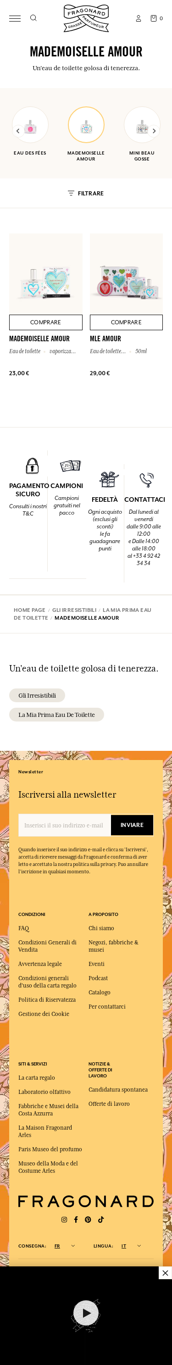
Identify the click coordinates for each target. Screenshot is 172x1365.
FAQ (23, 928)
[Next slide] (153, 131)
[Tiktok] (101, 1219)
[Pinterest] (88, 1219)
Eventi (97, 964)
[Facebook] (76, 1219)
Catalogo (100, 992)
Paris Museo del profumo (50, 1149)
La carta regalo (36, 1078)
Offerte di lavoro (109, 1104)
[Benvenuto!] (86, 17)
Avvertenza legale (40, 964)
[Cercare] (33, 18)
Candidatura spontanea (118, 1090)
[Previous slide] (18, 131)
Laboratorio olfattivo (44, 1092)
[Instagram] (64, 1219)
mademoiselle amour (86, 156)
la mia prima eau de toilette (56, 714)
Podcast (98, 978)
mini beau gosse (142, 156)
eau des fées (30, 153)
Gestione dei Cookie (43, 1014)
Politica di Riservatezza (47, 1000)
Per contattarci (107, 1007)
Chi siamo (101, 928)
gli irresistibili (37, 695)
